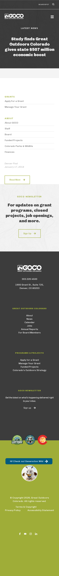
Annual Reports (29, 329)
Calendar (29, 322)
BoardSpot (44, 4)
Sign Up (27, 233)
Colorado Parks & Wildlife (19, 146)
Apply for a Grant (29, 360)
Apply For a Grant (14, 101)
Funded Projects (14, 140)
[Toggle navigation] (52, 17)
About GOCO (11, 122)
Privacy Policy (13, 510)
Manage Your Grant (15, 107)
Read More (14, 179)
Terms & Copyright (26, 506)
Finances (9, 152)
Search (53, 4)
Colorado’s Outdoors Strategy (29, 370)
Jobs (29, 325)
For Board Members (29, 332)
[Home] (26, 16)
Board (8, 134)
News (29, 319)
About (29, 315)
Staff (7, 128)
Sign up (27, 407)
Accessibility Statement (40, 510)
